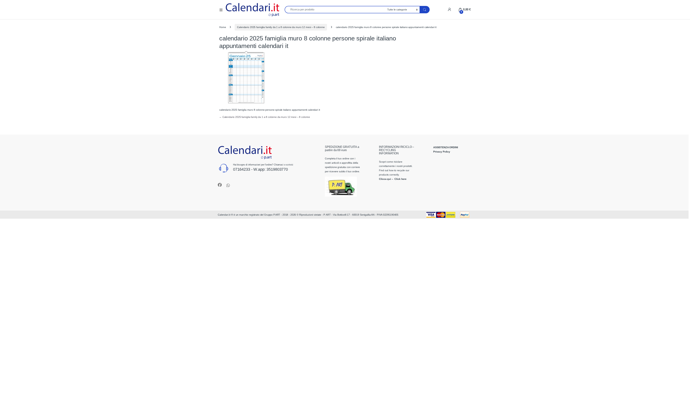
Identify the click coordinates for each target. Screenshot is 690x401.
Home (222, 27)
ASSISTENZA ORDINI (445, 147)
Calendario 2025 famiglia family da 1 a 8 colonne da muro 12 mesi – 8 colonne (281, 27)
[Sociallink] (220, 185)
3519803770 (277, 169)
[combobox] (335, 9)
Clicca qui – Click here (392, 179)
